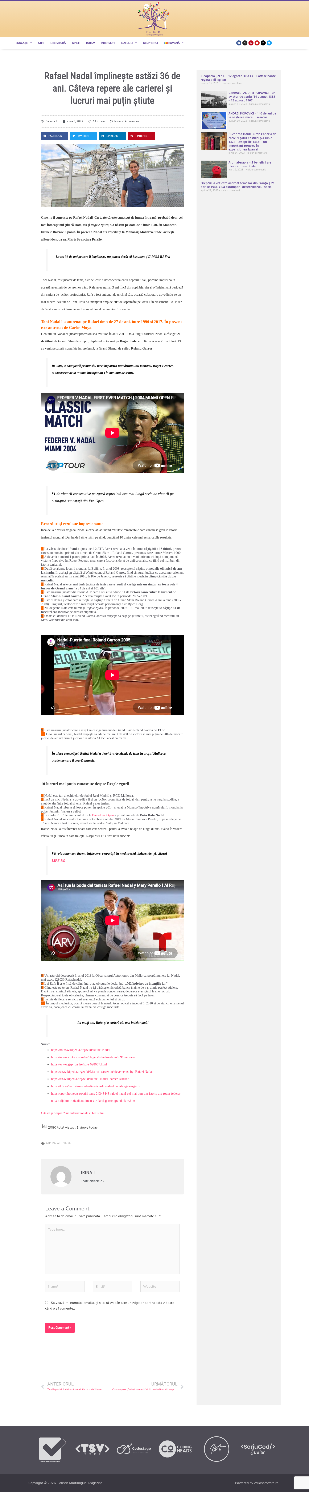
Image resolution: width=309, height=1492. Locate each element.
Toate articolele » (92, 1181)
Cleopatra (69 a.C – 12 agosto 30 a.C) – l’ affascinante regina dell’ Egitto (238, 78)
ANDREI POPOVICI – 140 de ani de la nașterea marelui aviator (252, 115)
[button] (54, 136)
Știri (41, 43)
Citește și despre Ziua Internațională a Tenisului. (72, 1113)
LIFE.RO (58, 860)
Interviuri (108, 43)
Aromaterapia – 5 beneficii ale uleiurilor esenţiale (249, 164)
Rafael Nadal (62, 1143)
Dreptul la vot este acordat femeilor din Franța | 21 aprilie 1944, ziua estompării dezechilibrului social (238, 185)
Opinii (75, 43)
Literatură (58, 43)
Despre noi (150, 43)
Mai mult (127, 43)
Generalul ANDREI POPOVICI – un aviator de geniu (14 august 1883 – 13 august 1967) (252, 96)
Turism (90, 43)
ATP (48, 1143)
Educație (22, 43)
